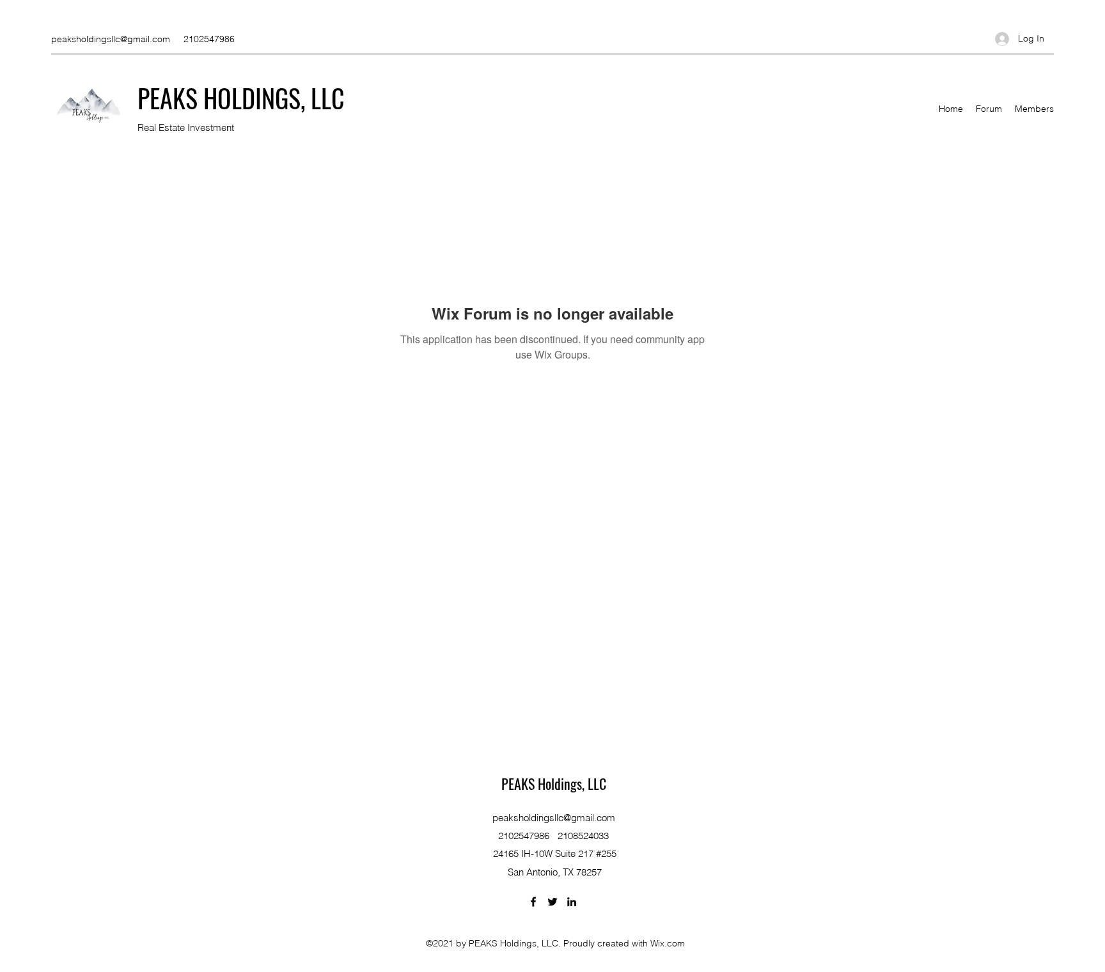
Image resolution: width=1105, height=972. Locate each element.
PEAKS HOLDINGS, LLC (241, 98)
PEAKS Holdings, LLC (553, 783)
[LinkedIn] (571, 901)
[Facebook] (533, 901)
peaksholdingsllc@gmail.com (110, 39)
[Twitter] (552, 901)
